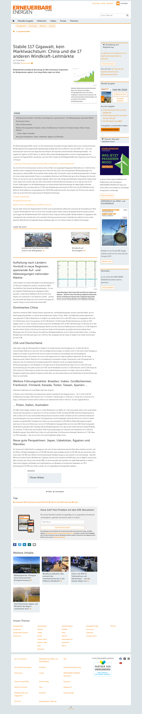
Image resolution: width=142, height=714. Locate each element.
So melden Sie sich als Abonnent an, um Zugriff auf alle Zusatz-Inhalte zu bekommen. (114, 56)
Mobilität (64, 629)
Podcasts (52, 26)
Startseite (13, 20)
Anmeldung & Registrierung (72, 667)
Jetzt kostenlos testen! (110, 129)
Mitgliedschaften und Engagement (21, 694)
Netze (64, 632)
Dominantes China (22, 121)
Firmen (63, 21)
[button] (74, 20)
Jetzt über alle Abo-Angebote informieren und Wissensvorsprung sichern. (112, 71)
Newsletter (110, 3)
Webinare (43, 26)
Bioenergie (40, 649)
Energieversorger (92, 626)
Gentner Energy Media (21, 681)
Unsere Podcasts (107, 195)
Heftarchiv (41, 21)
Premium (74, 21)
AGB (64, 659)
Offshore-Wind (42, 642)
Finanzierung (17, 636)
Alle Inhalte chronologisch (22, 667)
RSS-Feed (17, 701)
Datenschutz (18, 673)
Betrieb (39, 636)
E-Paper (41, 673)
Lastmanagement (67, 639)
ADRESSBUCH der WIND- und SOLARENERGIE (48, 660)
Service (113, 626)
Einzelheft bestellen (120, 100)
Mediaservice (67, 687)
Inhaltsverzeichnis (120, 94)
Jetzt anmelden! (108, 287)
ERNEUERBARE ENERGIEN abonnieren (71, 674)
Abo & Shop (96, 3)
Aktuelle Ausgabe (25, 21)
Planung (40, 629)
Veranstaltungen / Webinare (48, 701)
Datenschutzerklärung (59, 537)
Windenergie (67, 502)
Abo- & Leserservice (20, 659)
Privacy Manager (68, 693)
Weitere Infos (107, 261)
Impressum (66, 681)
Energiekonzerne (91, 636)
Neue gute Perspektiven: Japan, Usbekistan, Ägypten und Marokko (40, 137)
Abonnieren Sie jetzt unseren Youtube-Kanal (27, 163)
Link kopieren (59, 491)
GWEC (46, 502)
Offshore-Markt (55, 502)
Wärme (64, 646)
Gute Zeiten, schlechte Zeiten (21, 197)
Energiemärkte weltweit (34, 502)
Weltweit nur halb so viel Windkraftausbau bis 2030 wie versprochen (32, 205)
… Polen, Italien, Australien (25, 133)
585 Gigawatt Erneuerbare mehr (22, 201)
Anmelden (42, 667)
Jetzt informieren (108, 64)
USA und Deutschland (24, 124)
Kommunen (90, 629)
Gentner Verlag (44, 681)
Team (40, 687)
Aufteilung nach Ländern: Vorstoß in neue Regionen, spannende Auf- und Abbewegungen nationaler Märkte (55, 118)
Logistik (39, 632)
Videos (53, 21)
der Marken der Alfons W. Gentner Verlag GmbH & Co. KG (59, 533)
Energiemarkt (21, 26)
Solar (39, 646)
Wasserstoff (65, 642)
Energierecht (17, 629)
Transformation (67, 626)
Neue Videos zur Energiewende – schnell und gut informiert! (57, 163)
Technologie (32, 26)
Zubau (76, 502)
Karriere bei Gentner (20, 687)
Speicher (64, 636)
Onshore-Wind (42, 639)
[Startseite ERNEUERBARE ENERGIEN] (72, 10)
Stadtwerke (89, 632)
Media (103, 3)
